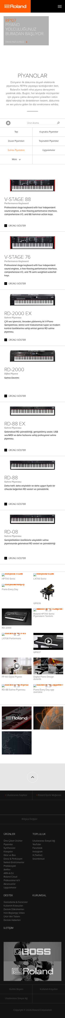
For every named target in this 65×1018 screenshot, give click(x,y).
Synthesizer (9, 848)
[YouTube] (32, 809)
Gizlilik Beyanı (16, 989)
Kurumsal (39, 895)
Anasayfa (8, 123)
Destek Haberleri (12, 920)
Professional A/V (12, 880)
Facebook (37, 848)
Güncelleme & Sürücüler (16, 902)
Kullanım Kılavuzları (13, 905)
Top (16, 131)
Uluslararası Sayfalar (17, 795)
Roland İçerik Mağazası (49, 795)
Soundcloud (38, 858)
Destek (8, 895)
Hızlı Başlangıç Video (14, 913)
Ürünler (9, 834)
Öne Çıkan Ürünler (13, 840)
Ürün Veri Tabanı (12, 916)
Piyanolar (8, 844)
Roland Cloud (10, 876)
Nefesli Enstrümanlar (14, 862)
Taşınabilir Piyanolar (49, 141)
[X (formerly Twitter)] (25, 809)
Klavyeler (8, 851)
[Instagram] (39, 809)
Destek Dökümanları (14, 909)
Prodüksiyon (10, 866)
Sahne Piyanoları (16, 150)
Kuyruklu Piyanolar (49, 131)
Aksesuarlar (10, 884)
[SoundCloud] (46, 809)
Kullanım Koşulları (49, 989)
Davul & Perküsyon (13, 858)
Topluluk (39, 834)
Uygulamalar (48, 150)
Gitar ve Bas (10, 855)
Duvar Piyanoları (16, 141)
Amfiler (7, 869)
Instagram (37, 851)
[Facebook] (19, 809)
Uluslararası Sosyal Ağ (43, 840)
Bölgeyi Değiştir (29, 819)
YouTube (36, 844)
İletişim (8, 928)
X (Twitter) (37, 855)
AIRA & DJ (9, 873)
